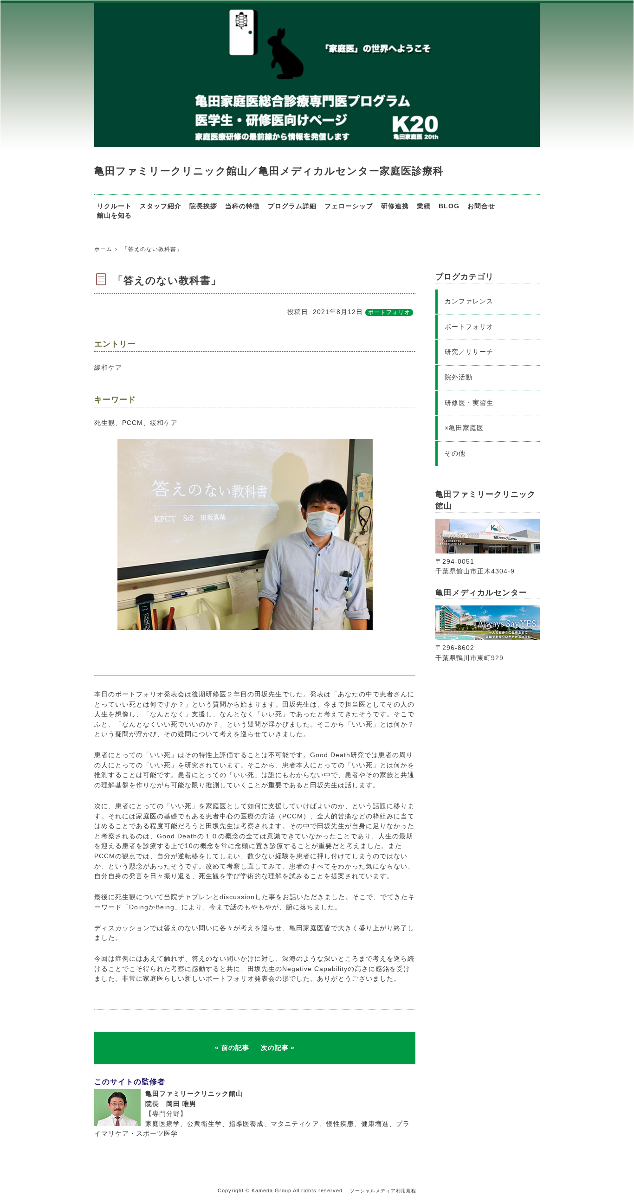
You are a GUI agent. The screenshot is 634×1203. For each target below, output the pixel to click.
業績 (424, 206)
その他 (455, 453)
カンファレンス (469, 301)
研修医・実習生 (469, 402)
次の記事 (275, 1047)
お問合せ (481, 206)
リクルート (114, 206)
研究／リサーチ (469, 351)
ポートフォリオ (389, 312)
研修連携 (395, 206)
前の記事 (235, 1047)
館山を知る (114, 215)
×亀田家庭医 (464, 427)
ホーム (103, 249)
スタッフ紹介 (160, 206)
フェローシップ (348, 206)
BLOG (449, 206)
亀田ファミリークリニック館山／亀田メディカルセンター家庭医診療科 (269, 171)
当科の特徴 (242, 206)
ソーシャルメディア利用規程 (383, 1190)
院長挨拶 (203, 206)
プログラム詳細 (292, 206)
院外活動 (458, 377)
